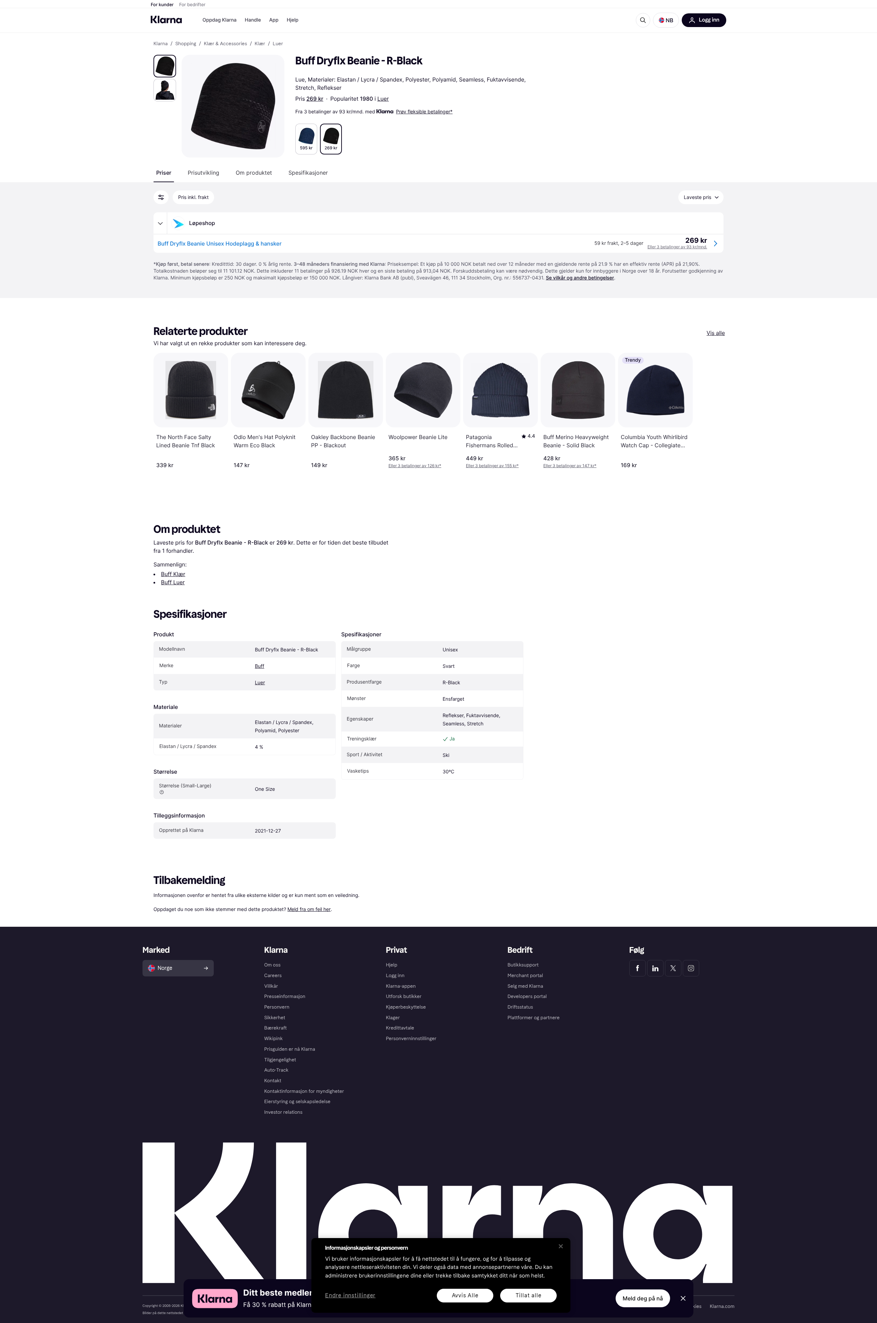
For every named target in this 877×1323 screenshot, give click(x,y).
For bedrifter (192, 5)
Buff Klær (173, 574)
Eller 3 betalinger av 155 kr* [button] (492, 465)
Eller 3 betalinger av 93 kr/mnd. (677, 246)
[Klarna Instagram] (691, 968)
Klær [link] (260, 44)
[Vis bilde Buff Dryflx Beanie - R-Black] (164, 66)
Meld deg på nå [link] (643, 1298)
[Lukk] (560, 1246)
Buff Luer (173, 582)
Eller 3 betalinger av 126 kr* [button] (414, 465)
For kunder (162, 5)
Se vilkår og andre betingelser (580, 278)
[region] (440, 1275)
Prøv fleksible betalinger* (424, 111)
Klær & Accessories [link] (225, 44)
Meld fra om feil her (309, 909)
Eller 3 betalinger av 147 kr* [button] (569, 465)
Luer (383, 98)
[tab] (163, 172)
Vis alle (716, 332)
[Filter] (161, 197)
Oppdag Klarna (219, 20)
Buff (259, 666)
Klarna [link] (160, 44)
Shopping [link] (185, 44)
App (274, 20)
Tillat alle (529, 1295)
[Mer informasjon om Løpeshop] (160, 223)
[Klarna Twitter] (673, 968)
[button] (666, 20)
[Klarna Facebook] (637, 968)
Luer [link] (278, 44)
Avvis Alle (465, 1295)
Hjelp (292, 20)
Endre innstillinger (350, 1296)
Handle (253, 20)
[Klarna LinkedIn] (655, 968)
